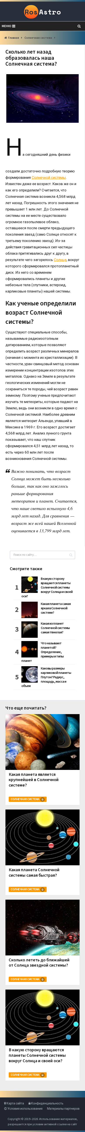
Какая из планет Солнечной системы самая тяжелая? (55, 627)
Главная (13, 38)
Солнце (60, 260)
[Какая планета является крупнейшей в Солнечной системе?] (42, 742)
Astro (43, 12)
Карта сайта (15, 1103)
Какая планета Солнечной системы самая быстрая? (34, 872)
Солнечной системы (49, 177)
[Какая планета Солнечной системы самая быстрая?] (42, 837)
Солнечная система (38, 38)
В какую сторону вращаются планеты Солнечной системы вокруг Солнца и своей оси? (47, 587)
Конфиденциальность (47, 1103)
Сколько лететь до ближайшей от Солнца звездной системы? (39, 963)
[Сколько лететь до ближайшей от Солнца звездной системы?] (42, 927)
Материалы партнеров (63, 1108)
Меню (6, 26)
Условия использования (24, 1108)
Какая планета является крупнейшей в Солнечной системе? (34, 780)
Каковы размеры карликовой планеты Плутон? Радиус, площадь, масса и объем (46, 677)
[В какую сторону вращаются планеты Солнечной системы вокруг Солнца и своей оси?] (42, 1017)
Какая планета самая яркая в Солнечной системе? (56, 608)
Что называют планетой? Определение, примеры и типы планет (42, 652)
